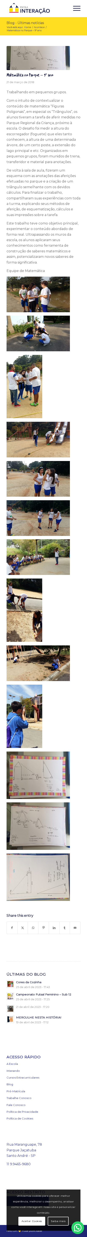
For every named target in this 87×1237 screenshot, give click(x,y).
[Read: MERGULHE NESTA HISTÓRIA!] (10, 1019)
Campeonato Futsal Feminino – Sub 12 (43, 994)
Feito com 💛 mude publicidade (24, 1230)
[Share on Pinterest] (43, 928)
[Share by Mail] (75, 928)
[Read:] (10, 1009)
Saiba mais (58, 1221)
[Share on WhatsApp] (33, 928)
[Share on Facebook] (12, 928)
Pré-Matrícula (16, 1091)
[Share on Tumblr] (65, 928)
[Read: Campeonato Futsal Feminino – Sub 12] (10, 996)
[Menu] (74, 8)
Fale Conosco (16, 1105)
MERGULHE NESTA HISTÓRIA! (38, 1017)
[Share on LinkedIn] (54, 928)
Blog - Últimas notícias (25, 23)
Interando (13, 1070)
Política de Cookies (20, 1118)
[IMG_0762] (38, 58)
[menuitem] (74, 8)
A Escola (12, 1063)
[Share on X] (23, 928)
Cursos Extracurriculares (23, 1077)
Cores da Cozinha (28, 982)
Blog (10, 1084)
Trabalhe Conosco (19, 1098)
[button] (77, 1227)
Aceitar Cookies (32, 1221)
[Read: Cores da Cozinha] (10, 984)
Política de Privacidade (22, 1111)
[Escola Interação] (36, 8)
